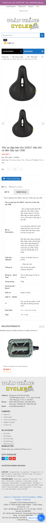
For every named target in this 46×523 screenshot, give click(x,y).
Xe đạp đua (20, 476)
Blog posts (21, 6)
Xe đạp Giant (25, 472)
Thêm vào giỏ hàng (13, 179)
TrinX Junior (10, 481)
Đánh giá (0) (21, 192)
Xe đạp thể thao (14, 472)
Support (30, 6)
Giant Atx (26, 479)
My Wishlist (7, 436)
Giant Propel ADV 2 (25, 487)
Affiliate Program (9, 422)
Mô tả (6, 192)
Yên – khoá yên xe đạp (28, 310)
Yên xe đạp (24, 314)
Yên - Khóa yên (32, 57)
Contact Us (7, 425)
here (29, 449)
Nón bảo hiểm (14, 483)
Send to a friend (16, 187)
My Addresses (8, 441)
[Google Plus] (10, 458)
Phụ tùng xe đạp (17, 57)
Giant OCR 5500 (21, 485)
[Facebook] (3, 458)
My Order (7, 433)
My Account (23, 11)
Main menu (28, 51)
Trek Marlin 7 (37, 483)
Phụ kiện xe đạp (27, 474)
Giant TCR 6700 (22, 489)
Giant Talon (27, 481)
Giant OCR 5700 (32, 485)
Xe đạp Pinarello (26, 483)
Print (5, 187)
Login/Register (11, 6)
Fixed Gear (33, 479)
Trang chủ (5, 57)
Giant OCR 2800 (12, 487)
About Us (7, 414)
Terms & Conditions (10, 420)
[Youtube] (14, 458)
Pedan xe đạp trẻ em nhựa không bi (15, 366)
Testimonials (8, 417)
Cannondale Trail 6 (8, 485)
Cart (37, 6)
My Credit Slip (8, 439)
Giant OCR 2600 (10, 489)
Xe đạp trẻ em (35, 472)
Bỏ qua (40, 2)
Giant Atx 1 (19, 481)
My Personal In (9, 444)
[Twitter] (7, 458)
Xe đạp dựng (16, 474)
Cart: (9, 43)
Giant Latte (17, 479)
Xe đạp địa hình (10, 476)
